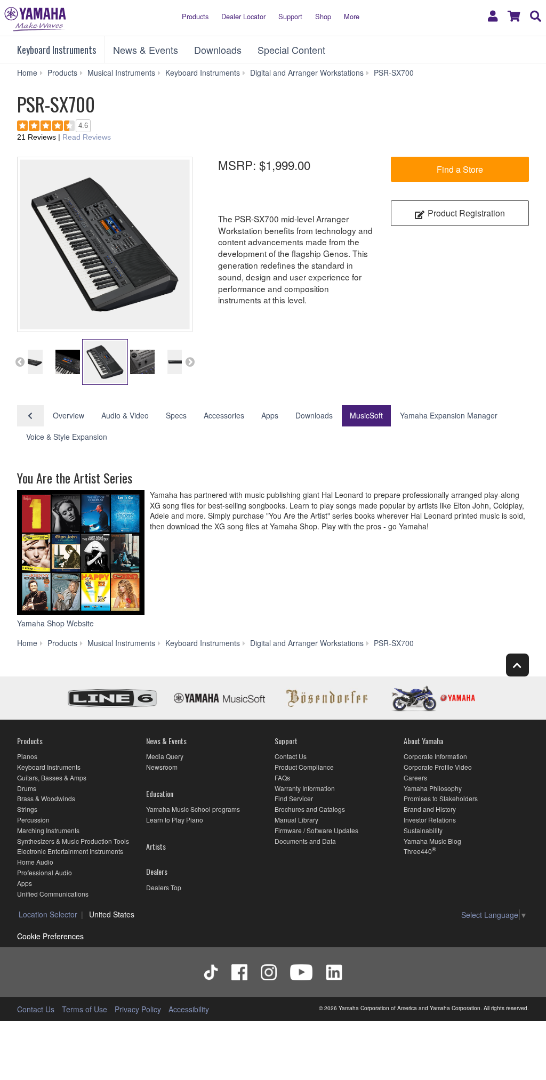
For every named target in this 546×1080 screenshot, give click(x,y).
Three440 (418, 851)
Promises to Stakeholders (441, 798)
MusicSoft (366, 415)
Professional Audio (44, 872)
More (351, 16)
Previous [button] (19, 362)
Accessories (224, 415)
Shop (323, 16)
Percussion (33, 819)
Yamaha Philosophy (433, 788)
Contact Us (291, 756)
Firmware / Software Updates (316, 830)
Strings (27, 808)
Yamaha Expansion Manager (448, 415)
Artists (156, 846)
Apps (269, 415)
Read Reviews (86, 137)
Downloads (218, 50)
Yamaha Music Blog (432, 840)
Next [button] (189, 362)
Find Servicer (294, 798)
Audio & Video (125, 415)
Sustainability (423, 830)
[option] (105, 244)
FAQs (282, 777)
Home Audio (35, 861)
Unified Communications (53, 893)
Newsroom (162, 766)
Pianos (27, 756)
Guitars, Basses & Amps (51, 777)
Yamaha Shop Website (56, 623)
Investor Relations (430, 819)
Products (195, 16)
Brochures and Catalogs (310, 808)
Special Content (291, 50)
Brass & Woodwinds (46, 798)
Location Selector (48, 914)
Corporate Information (435, 756)
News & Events (145, 50)
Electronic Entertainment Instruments (70, 851)
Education (159, 793)
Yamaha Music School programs (193, 808)
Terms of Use (84, 1009)
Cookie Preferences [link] (50, 936)
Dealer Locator (243, 16)
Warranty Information (305, 788)
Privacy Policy (138, 1009)
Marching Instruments (48, 830)
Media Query (164, 756)
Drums (26, 788)
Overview (68, 415)
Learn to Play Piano (174, 819)
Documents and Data (305, 840)
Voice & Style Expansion (66, 436)
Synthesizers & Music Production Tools (73, 840)
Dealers (156, 871)
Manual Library (296, 819)
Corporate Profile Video (438, 766)
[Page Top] (517, 665)
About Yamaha (423, 740)
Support (290, 16)
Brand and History (430, 808)
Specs (176, 415)
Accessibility (188, 1009)
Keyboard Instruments (56, 50)
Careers (415, 777)
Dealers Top (163, 887)
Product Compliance (304, 766)
